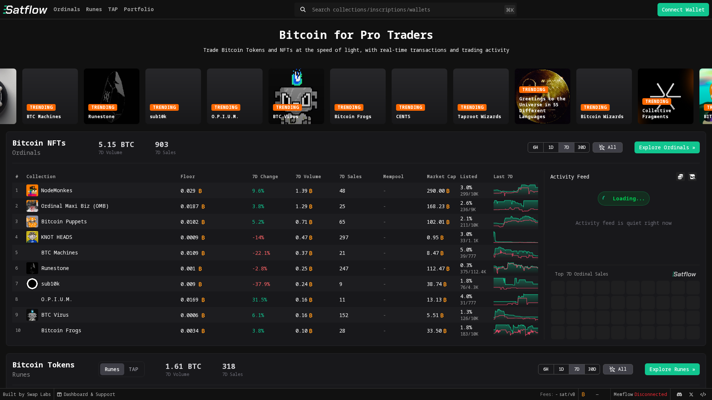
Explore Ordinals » (667, 147)
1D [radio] (551, 147)
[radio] (608, 147)
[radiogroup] (559, 147)
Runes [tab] (112, 369)
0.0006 (189, 315)
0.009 (188, 283)
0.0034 (189, 330)
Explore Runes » (672, 369)
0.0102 (189, 221)
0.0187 (189, 206)
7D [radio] (566, 147)
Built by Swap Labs (27, 394)
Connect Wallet (683, 9)
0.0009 (189, 237)
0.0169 (189, 299)
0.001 (188, 268)
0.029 (188, 190)
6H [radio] (535, 147)
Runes (94, 9)
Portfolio (139, 9)
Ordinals (66, 9)
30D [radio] (582, 147)
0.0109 (189, 252)
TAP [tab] (133, 369)
